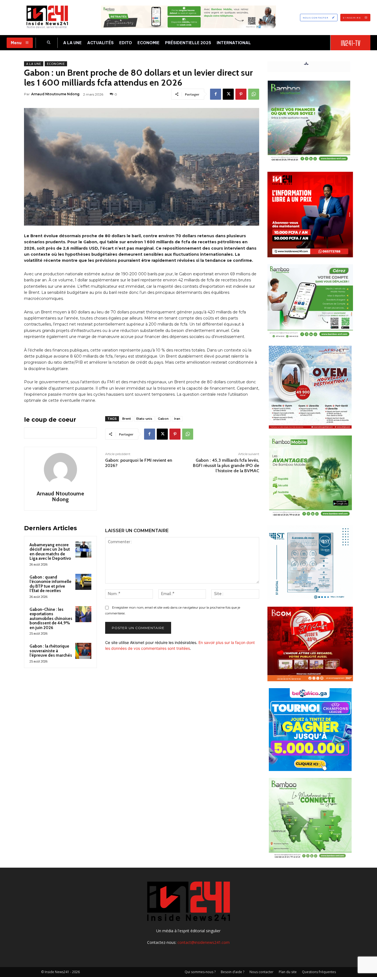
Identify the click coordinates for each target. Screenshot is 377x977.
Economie (56, 64)
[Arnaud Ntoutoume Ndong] (60, 469)
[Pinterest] (240, 94)
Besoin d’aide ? (232, 972)
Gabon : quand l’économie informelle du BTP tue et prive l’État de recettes (50, 584)
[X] (228, 94)
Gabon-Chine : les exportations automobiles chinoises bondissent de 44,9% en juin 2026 (51, 618)
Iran (177, 419)
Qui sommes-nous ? (200, 972)
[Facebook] (215, 94)
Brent (126, 419)
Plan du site (288, 972)
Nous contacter (261, 972)
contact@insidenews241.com (203, 942)
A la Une (33, 64)
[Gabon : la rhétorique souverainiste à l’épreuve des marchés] (83, 651)
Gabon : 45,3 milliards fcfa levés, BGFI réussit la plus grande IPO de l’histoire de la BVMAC (226, 465)
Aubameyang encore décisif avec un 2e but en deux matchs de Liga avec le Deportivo (50, 551)
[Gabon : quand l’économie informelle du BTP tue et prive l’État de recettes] (83, 582)
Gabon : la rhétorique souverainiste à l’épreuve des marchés (51, 651)
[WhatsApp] (253, 94)
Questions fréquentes (319, 972)
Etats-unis (144, 419)
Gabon (163, 419)
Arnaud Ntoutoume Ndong (55, 94)
